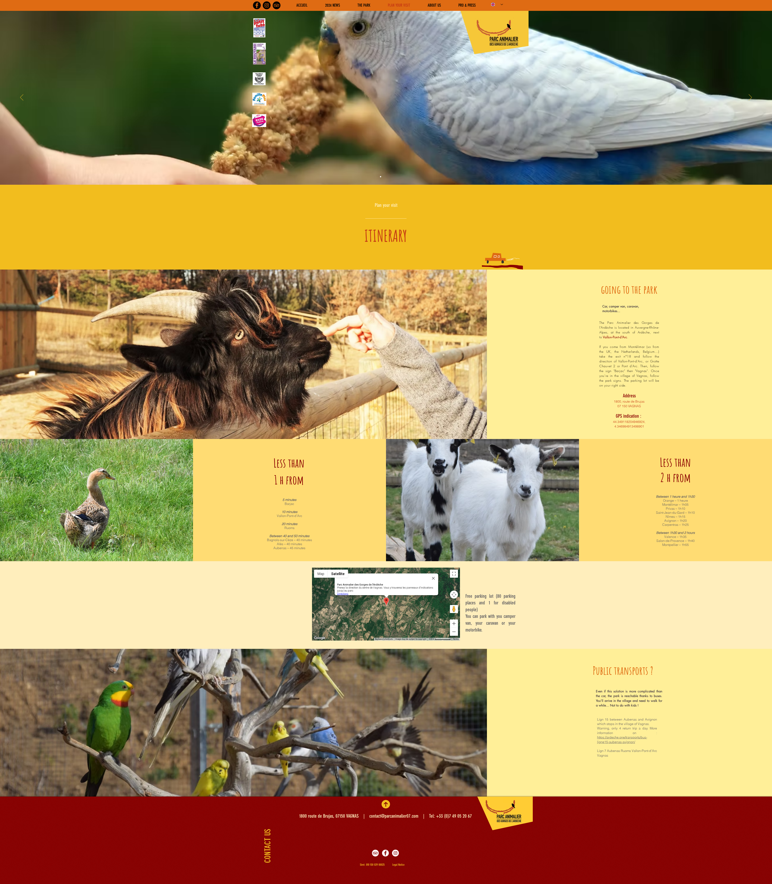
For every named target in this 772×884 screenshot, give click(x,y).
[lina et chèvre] (384, 176)
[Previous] (21, 97)
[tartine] (395, 176)
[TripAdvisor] (276, 5)
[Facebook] (385, 853)
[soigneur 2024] (380, 176)
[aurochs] (387, 176)
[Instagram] (395, 853)
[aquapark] (391, 176)
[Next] (750, 97)
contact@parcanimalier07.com (393, 816)
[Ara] (377, 176)
